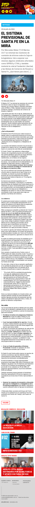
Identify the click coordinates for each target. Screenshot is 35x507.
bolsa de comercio (8, 409)
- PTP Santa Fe (4, 482)
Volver (5, 403)
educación (21, 409)
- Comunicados (15, 484)
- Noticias (14, 482)
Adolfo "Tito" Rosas (9, 455)
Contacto (26, 482)
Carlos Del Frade (8, 432)
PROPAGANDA (27, 480)
